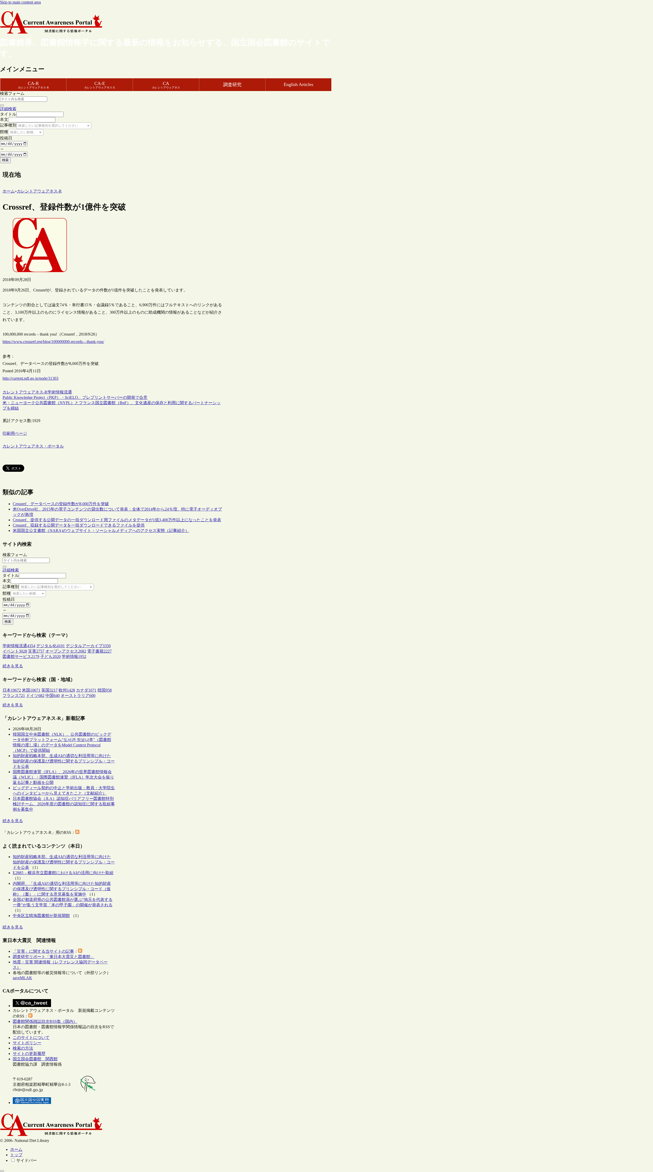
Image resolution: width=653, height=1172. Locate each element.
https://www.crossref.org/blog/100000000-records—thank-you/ (53, 341)
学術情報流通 (59, 392)
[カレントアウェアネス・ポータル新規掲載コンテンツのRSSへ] (30, 1016)
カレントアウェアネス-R (25, 392)
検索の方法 (23, 1048)
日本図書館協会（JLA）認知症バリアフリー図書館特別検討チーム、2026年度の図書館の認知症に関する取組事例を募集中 (64, 803)
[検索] (2, 105)
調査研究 (232, 84)
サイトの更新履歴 (29, 1053)
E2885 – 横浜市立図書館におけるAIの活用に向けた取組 (63, 873)
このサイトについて (31, 1037)
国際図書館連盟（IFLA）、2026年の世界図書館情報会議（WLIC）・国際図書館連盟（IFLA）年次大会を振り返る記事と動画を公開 (63, 777)
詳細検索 (8, 109)
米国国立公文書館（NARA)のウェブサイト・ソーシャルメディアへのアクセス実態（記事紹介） (101, 530)
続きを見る (13, 666)
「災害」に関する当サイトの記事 (43, 951)
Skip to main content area (20, 2)
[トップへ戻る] (2, 1171)
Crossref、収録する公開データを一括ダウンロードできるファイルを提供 (79, 525)
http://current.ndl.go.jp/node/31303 (30, 378)
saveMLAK (22, 978)
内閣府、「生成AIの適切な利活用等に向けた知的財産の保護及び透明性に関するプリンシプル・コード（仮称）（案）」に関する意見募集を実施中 (62, 888)
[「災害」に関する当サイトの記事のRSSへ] (80, 951)
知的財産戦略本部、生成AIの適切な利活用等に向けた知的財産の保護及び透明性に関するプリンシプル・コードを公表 (64, 761)
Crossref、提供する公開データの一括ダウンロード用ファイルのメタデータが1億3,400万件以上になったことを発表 (117, 520)
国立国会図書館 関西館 (35, 1059)
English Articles (298, 84)
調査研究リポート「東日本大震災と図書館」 (53, 956)
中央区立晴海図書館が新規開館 (41, 915)
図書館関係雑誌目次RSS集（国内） (45, 1021)
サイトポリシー (27, 1043)
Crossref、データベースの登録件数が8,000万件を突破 (61, 504)
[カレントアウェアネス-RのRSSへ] (77, 832)
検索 (5, 160)
